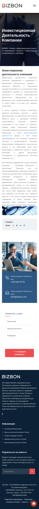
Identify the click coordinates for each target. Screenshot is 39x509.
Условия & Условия (13, 502)
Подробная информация (13, 499)
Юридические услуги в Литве (15, 439)
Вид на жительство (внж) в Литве (16, 432)
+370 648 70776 (17, 282)
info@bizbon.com (18, 296)
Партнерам (28, 499)
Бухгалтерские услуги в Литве (15, 442)
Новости (25, 502)
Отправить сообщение (20, 353)
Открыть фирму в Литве (13, 436)
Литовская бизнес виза (13, 429)
